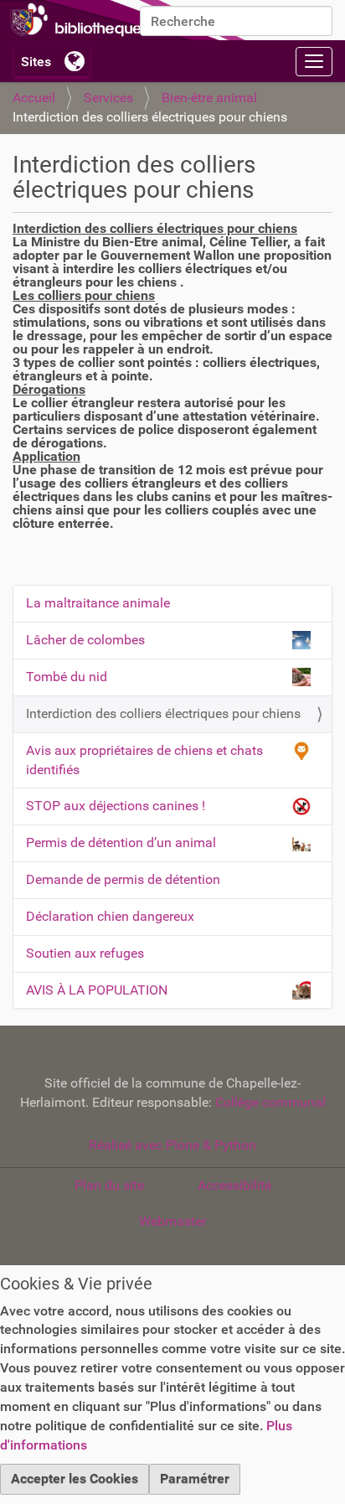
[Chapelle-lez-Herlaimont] (125, 20)
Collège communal (270, 1102)
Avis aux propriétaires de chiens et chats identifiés (144, 760)
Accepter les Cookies (74, 1478)
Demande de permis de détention (123, 879)
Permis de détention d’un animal (121, 842)
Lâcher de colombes (85, 640)
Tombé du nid (66, 677)
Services (108, 98)
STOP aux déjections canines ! (115, 806)
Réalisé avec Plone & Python (172, 1145)
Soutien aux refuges (85, 953)
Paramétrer (194, 1478)
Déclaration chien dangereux (110, 916)
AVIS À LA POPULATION (96, 990)
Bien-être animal (209, 98)
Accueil (34, 98)
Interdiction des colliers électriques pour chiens (163, 713)
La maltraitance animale (98, 603)
